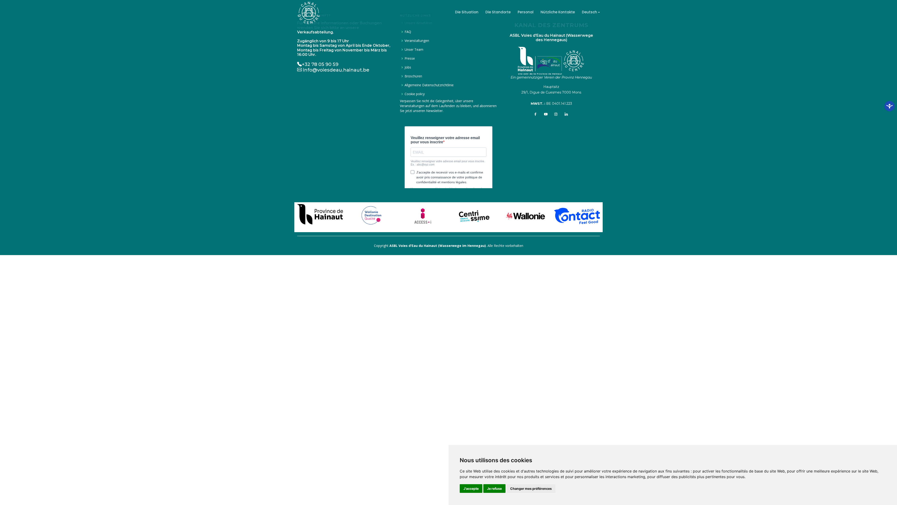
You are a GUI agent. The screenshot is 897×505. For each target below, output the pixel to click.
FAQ (408, 31)
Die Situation (466, 12)
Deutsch (589, 12)
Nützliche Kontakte (558, 12)
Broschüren (413, 76)
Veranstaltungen (417, 40)
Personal (526, 12)
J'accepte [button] (471, 489)
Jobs (408, 67)
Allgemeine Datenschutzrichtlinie (429, 85)
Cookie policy (415, 94)
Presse (410, 58)
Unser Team (414, 49)
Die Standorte (498, 12)
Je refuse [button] (494, 489)
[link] (320, 213)
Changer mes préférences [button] (531, 489)
